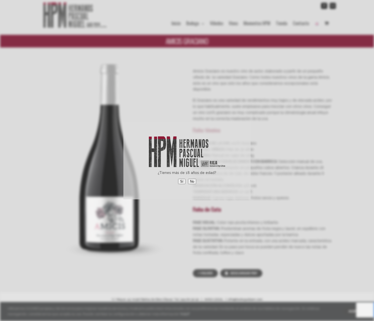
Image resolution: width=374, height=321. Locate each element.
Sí (181, 181)
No (192, 181)
